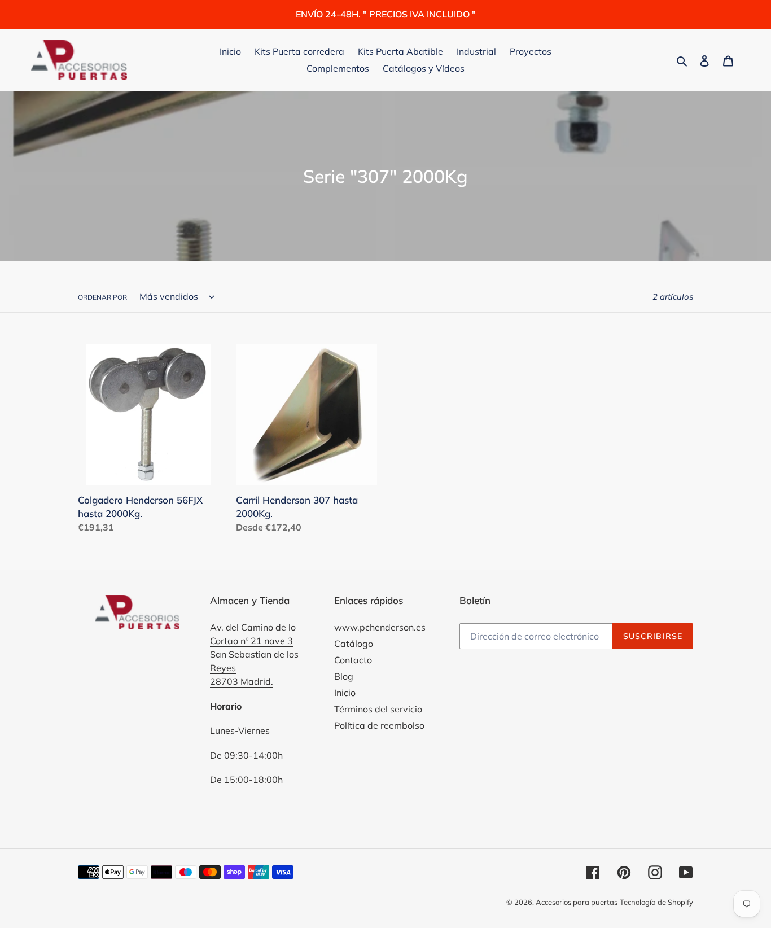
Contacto (353, 660)
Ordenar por (102, 297)
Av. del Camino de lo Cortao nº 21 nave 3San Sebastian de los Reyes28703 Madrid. (254, 654)
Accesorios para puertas (576, 902)
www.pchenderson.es (380, 627)
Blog (343, 676)
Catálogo (353, 643)
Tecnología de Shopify (656, 902)
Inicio (345, 692)
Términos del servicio (378, 709)
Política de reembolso (379, 725)
